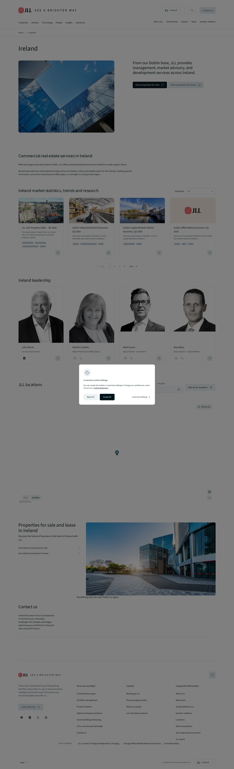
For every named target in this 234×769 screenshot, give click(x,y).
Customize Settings (141, 397)
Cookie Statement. (101, 388)
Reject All (90, 397)
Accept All (107, 397)
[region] (117, 384)
